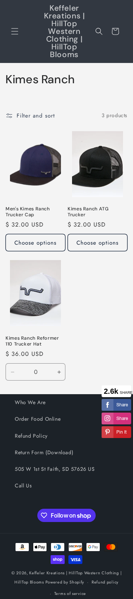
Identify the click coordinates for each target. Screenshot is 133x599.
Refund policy (105, 582)
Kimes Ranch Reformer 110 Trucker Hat (32, 341)
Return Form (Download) (44, 452)
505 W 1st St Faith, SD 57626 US (55, 469)
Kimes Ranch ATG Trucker (88, 212)
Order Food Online (38, 419)
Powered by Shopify (65, 582)
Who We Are (30, 402)
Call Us (23, 485)
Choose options (35, 243)
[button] (15, 31)
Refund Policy (31, 435)
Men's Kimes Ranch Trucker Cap (28, 212)
